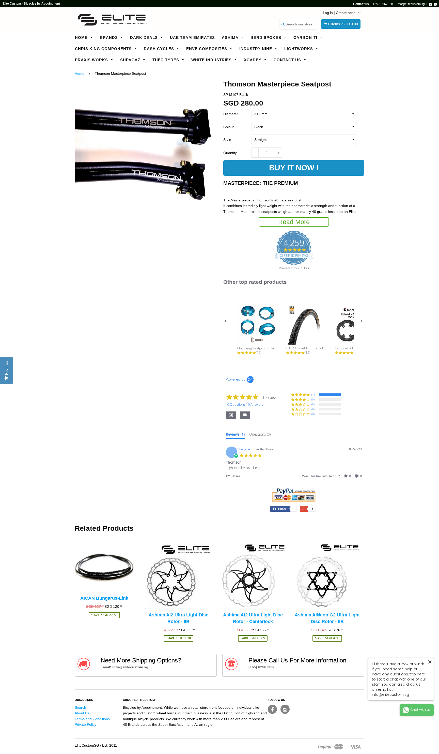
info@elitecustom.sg (411, 4)
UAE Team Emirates (192, 37)
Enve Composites (207, 49)
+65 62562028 (383, 4)
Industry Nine (256, 49)
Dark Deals (144, 37)
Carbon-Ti (306, 37)
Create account (348, 13)
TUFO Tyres (166, 60)
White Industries (212, 60)
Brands (109, 37)
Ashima (231, 37)
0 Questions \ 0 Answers (245, 404)
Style (227, 140)
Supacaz (131, 60)
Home (82, 37)
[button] (225, 321)
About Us (82, 713)
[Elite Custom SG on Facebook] (272, 709)
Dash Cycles (159, 49)
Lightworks (299, 49)
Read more (294, 221)
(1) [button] (313, 394)
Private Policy (85, 724)
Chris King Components (104, 49)
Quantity (230, 153)
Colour (228, 127)
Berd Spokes (266, 37)
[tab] (235, 435)
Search (80, 707)
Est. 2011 (109, 745)
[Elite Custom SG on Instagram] (285, 709)
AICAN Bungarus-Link (104, 598)
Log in (328, 13)
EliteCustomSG (87, 745)
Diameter (230, 114)
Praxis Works (92, 60)
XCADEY (253, 60)
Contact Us (288, 60)
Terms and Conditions (92, 719)
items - (343, 24)
